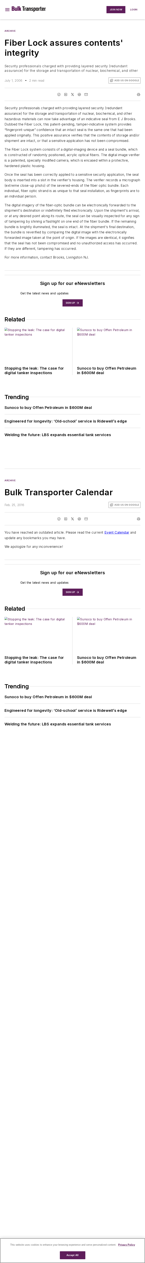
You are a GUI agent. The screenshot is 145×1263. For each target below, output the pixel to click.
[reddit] (79, 94)
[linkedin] (66, 94)
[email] (86, 94)
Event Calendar (116, 532)
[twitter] (72, 94)
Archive (10, 30)
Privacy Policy (126, 1244)
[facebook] (59, 94)
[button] (7, 9)
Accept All (72, 1255)
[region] (72, 1250)
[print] (138, 94)
